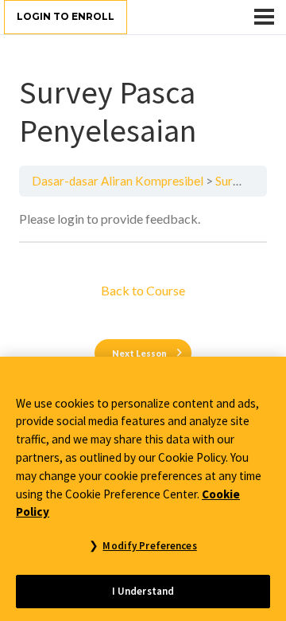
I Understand (143, 591)
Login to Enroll (65, 16)
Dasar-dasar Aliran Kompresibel (117, 181)
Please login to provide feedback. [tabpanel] (109, 218)
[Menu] (264, 17)
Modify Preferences (149, 546)
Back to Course (143, 290)
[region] (143, 489)
